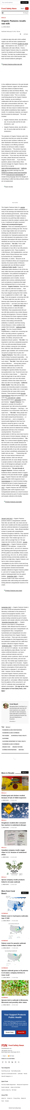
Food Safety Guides (16, 1071)
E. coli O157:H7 (11, 397)
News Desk (6, 800)
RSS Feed (14, 1090)
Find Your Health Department (8, 1084)
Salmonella (17, 400)
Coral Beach (6, 26)
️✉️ (3, 1056)
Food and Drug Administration (15, 174)
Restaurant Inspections (22, 1084)
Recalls (3, 17)
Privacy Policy (16, 1098)
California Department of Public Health (14, 741)
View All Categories (6, 1076)
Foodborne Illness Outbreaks (10, 732)
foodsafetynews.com (6, 1048)
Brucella (23, 393)
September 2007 (6, 607)
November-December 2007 (10, 622)
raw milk (21, 749)
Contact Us (9, 1098)
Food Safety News (16, 1108)
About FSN (21, 1032)
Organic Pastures (17, 747)
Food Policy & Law (5, 1071)
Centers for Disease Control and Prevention (14, 172)
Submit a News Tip (6, 1090)
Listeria (18, 397)
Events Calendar (5, 1087)
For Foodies (5, 735)
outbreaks (4, 913)
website (22, 207)
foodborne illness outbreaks (10, 744)
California (5, 738)
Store (2, 1101)
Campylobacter (5, 395)
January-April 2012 (6, 518)
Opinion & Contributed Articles (9, 1073)
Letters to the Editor (15, 1087)
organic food (6, 747)
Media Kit (23, 1098)
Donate (7, 1101)
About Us (3, 1098)
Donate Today (9, 1032)
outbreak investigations (9, 749)
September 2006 (7, 646)
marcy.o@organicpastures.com (10, 168)
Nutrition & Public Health (18, 735)
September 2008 (12, 576)
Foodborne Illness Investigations (12, 730)
